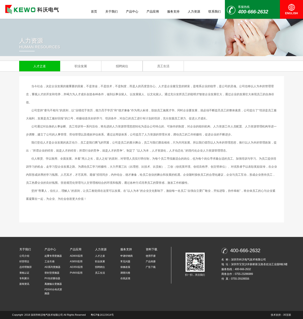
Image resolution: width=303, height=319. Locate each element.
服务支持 (173, 11)
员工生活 (163, 66)
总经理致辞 (25, 267)
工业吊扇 (49, 261)
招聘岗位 (122, 66)
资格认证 (24, 272)
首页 (94, 11)
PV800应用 (76, 272)
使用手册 (151, 255)
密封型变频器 (52, 272)
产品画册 (151, 261)
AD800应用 (76, 255)
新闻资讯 (24, 284)
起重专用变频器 (53, 255)
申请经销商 (126, 255)
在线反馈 (125, 278)
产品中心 (132, 11)
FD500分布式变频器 (53, 291)
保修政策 (125, 267)
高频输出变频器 (53, 284)
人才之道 (39, 66)
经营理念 (24, 261)
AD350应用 (76, 267)
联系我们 (214, 11)
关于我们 (111, 11)
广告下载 (151, 267)
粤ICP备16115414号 (102, 314)
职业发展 (81, 66)
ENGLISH (291, 13)
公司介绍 (24, 255)
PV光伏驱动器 (52, 278)
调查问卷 (125, 272)
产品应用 (153, 11)
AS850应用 (76, 261)
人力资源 (194, 11)
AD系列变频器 (52, 267)
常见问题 (125, 261)
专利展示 (24, 278)
